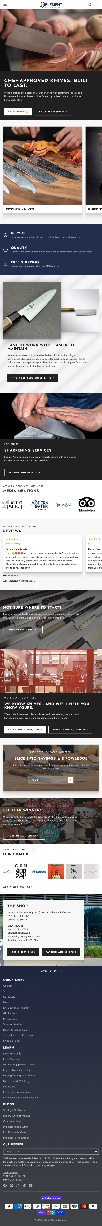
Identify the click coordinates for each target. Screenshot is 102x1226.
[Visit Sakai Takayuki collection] (68, 871)
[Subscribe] (96, 1151)
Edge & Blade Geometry (16, 1070)
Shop (6, 991)
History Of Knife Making (16, 1116)
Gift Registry (10, 1013)
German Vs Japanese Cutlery (19, 1064)
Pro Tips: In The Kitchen (16, 1138)
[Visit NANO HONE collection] (15, 871)
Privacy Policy (10, 1019)
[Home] (51, 5)
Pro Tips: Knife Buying (15, 1126)
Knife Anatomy (11, 1059)
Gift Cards (9, 997)
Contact (7, 986)
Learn (6, 1002)
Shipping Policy (11, 1041)
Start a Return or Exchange (18, 1035)
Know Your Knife (12, 1053)
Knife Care (9, 1086)
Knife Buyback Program (16, 1008)
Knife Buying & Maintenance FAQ (21, 1097)
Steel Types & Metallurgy (17, 1081)
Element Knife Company (56, 1220)
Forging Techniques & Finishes (20, 1075)
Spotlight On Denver (14, 1110)
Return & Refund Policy (16, 1030)
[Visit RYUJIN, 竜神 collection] (50, 871)
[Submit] (70, 780)
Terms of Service (12, 1024)
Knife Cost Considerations (17, 1092)
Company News (12, 1121)
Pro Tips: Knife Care (14, 1132)
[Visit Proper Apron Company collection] (33, 871)
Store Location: (10, 1172)
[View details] (42, 170)
